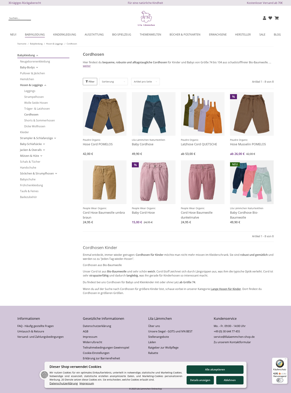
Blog (277, 34)
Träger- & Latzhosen (37, 108)
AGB (85, 331)
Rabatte (153, 353)
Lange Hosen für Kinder (226, 289)
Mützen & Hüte (29, 156)
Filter (91, 81)
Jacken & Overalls (31, 150)
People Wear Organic (95, 208)
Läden (152, 342)
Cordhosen (31, 114)
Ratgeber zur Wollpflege (163, 347)
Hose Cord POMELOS (98, 144)
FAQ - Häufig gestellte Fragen (35, 326)
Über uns (154, 326)
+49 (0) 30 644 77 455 (227, 331)
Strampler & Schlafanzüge (36, 138)
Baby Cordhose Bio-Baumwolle (244, 214)
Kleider (24, 132)
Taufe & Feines (29, 191)
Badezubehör (28, 197)
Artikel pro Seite (143, 81)
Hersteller (243, 34)
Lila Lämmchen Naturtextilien (148, 139)
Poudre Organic (92, 139)
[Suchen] (29, 18)
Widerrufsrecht (92, 342)
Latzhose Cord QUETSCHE (199, 144)
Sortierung (108, 81)
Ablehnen (230, 380)
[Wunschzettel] (270, 18)
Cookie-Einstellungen (96, 353)
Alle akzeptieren (215, 369)
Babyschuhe (28, 179)
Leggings (29, 91)
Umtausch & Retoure (30, 331)
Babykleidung (26, 55)
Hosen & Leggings (31, 85)
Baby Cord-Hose (143, 212)
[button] (264, 18)
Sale (262, 34)
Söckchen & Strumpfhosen (37, 173)
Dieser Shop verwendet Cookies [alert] (75, 366)
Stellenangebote (158, 337)
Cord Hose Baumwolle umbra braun (104, 214)
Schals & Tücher (30, 161)
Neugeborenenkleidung (35, 61)
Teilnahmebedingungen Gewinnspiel (106, 347)
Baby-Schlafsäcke (31, 144)
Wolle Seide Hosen (36, 103)
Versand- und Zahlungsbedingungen (40, 337)
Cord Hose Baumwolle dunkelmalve (197, 214)
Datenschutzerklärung (97, 326)
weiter (87, 66)
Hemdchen (27, 79)
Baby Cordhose (142, 144)
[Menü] (286, 360)
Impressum (90, 337)
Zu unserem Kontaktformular (232, 342)
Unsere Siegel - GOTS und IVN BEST (170, 331)
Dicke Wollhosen (34, 126)
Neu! (13, 34)
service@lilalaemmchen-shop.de (234, 337)
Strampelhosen (34, 97)
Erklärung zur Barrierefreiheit (101, 358)
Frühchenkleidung (31, 185)
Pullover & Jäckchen (32, 73)
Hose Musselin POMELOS (248, 144)
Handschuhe (28, 167)
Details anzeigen (200, 380)
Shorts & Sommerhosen (39, 120)
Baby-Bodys (27, 67)
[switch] (280, 380)
